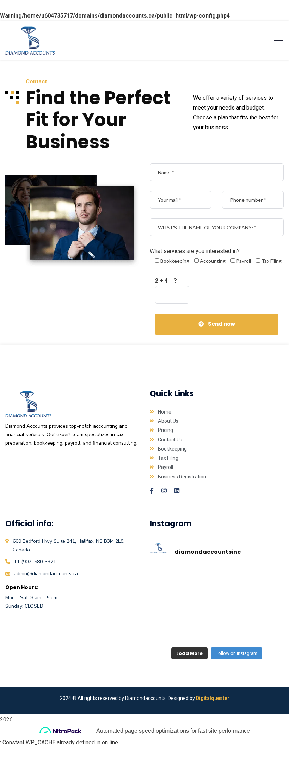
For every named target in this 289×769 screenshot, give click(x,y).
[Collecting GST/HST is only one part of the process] (217, 576)
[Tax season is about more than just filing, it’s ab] (170, 576)
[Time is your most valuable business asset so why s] (217, 605)
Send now (221, 324)
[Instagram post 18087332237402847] (263, 605)
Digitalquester (212, 698)
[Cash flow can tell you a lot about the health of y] (263, 576)
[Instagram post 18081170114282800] (170, 634)
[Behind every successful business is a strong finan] (217, 634)
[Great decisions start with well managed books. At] (263, 634)
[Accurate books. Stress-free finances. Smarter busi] (170, 605)
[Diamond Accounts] (30, 40)
